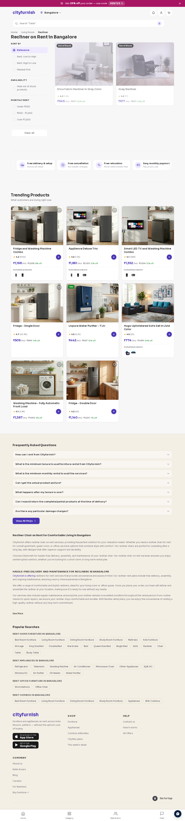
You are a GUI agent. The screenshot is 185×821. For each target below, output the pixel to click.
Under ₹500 (23, 106)
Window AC (21, 673)
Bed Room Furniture (25, 639)
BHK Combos (152, 701)
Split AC (148, 666)
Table (18, 652)
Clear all (29, 133)
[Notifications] (153, 12)
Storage (19, 646)
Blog (15, 775)
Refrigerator (21, 666)
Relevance (23, 50)
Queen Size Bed (102, 646)
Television (39, 666)
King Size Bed (36, 646)
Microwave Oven (105, 666)
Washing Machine (59, 666)
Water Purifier (73, 673)
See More (18, 613)
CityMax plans (75, 739)
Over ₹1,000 (24, 119)
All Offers (128, 733)
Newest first (24, 69)
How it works (130, 727)
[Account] (161, 12)
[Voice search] (159, 23)
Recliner (147, 646)
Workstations (22, 687)
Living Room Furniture (53, 639)
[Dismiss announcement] (179, 3)
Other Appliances (128, 666)
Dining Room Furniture (82, 639)
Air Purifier (38, 673)
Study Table (32, 652)
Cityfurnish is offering (24, 575)
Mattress (133, 639)
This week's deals (77, 744)
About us (17, 763)
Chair (160, 646)
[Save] (59, 210)
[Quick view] (58, 257)
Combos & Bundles (78, 733)
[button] (88, 23)
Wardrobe (72, 646)
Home (14, 32)
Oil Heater (55, 673)
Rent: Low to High (26, 56)
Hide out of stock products (26, 88)
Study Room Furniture (111, 639)
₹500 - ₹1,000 (24, 113)
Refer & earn (19, 769)
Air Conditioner (82, 666)
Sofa (135, 646)
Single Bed (122, 646)
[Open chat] (177, 813)
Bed (86, 646)
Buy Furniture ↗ (21, 792)
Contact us (129, 721)
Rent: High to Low (26, 63)
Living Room (28, 32)
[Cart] (168, 12)
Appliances (134, 701)
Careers (17, 781)
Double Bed (55, 646)
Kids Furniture (150, 639)
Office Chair (41, 687)
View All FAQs (24, 520)
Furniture (72, 721)
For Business (19, 786)
